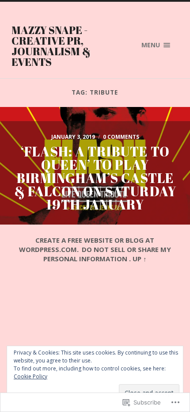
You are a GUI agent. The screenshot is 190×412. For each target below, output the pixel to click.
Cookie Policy (30, 376)
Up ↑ (140, 258)
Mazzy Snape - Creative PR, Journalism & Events (51, 46)
